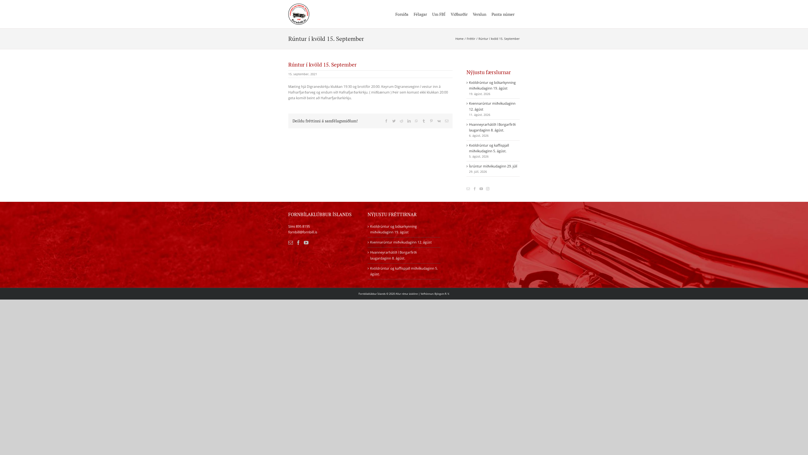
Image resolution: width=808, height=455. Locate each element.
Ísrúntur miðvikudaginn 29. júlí (493, 166)
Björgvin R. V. (442, 294)
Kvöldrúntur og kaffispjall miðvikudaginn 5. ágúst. (404, 271)
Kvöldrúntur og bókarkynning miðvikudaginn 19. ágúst (393, 229)
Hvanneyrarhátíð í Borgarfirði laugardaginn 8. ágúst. (393, 255)
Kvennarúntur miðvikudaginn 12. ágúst (401, 242)
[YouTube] (481, 188)
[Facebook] (474, 188)
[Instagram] (487, 188)
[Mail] (468, 188)
